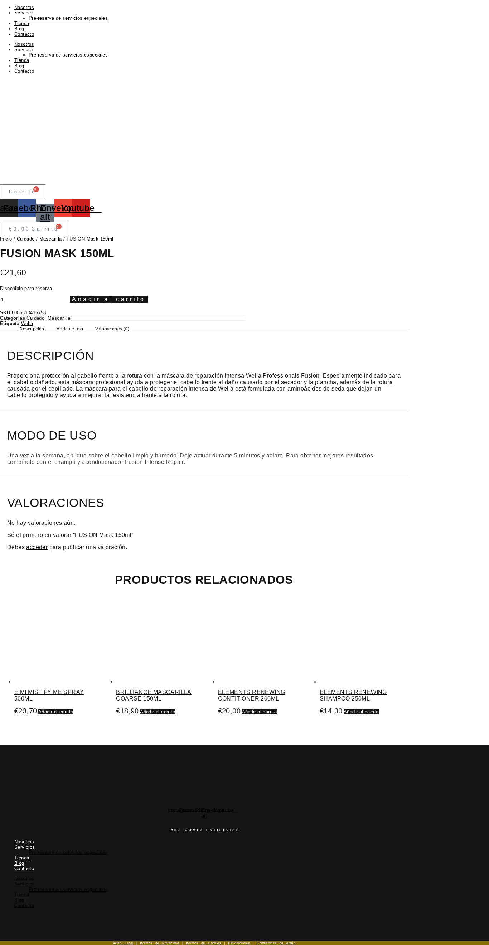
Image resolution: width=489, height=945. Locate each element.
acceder (37, 547)
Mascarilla (50, 239)
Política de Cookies (203, 943)
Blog (19, 29)
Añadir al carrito (109, 299)
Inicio (6, 239)
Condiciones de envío (276, 943)
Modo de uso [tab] (69, 328)
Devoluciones (239, 943)
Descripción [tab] (31, 328)
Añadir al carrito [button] (55, 711)
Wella (27, 323)
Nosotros (24, 7)
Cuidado (26, 239)
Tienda (21, 23)
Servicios (24, 12)
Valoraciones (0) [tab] (112, 328)
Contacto (24, 34)
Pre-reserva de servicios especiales (68, 18)
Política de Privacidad (159, 943)
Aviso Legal (123, 943)
